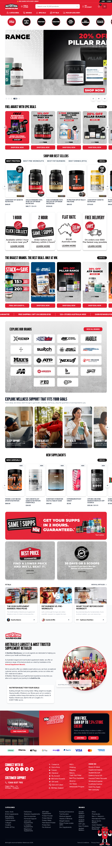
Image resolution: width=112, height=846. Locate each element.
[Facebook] (7, 769)
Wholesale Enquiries (95, 781)
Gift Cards (55, 782)
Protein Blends (47, 818)
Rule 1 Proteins (83, 826)
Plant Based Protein (48, 823)
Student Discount (94, 773)
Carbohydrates (10, 820)
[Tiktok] (32, 769)
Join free (80, 738)
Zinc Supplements (65, 827)
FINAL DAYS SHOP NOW (18, 305)
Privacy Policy (95, 842)
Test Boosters (64, 814)
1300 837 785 (15, 782)
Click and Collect (57, 785)
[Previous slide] (99, 98)
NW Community (94, 790)
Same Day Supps (94, 787)
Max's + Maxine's (98, 816)
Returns (72, 773)
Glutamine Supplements (32, 814)
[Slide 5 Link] (56, 62)
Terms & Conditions (83, 842)
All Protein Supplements (46, 812)
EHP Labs (82, 824)
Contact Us (55, 764)
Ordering (72, 767)
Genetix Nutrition (81, 812)
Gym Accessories (30, 816)
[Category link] (11, 22)
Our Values (73, 784)
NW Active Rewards (58, 779)
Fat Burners (28, 812)
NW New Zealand (57, 788)
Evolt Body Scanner (95, 784)
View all (102, 161)
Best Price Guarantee (76, 778)
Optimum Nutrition (82, 816)
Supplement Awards (95, 770)
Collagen (8, 823)
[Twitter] (22, 769)
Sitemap (104, 842)
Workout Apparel (65, 816)
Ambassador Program (76, 787)
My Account (56, 776)
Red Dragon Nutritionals (96, 828)
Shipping (72, 770)
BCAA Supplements (11, 814)
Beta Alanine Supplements (9, 817)
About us (72, 781)
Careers (54, 770)
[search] (77, 6)
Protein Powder (47, 816)
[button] (6, 98)
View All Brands (93, 329)
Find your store (19, 731)
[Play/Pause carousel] (93, 98)
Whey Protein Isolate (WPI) (66, 824)
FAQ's (71, 764)
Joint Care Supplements (28, 822)
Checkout (55, 773)
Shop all (102, 107)
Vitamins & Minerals (65, 819)
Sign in (93, 738)
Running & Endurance (66, 812)
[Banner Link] (56, 526)
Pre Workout (46, 827)
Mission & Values (94, 767)
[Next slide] (104, 98)
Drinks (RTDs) (10, 827)
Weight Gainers (64, 821)
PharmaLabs (96, 814)
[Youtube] (17, 769)
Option (9, 189)
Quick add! (14, 197)
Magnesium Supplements (28, 830)
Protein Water (46, 820)
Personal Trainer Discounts (98, 778)
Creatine (8, 825)
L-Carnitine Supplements (28, 826)
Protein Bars (46, 825)
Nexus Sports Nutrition (96, 822)
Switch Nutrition (97, 825)
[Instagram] (12, 769)
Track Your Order (75, 775)
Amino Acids (9, 812)
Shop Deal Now (17, 147)
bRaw (94, 812)
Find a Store (56, 767)
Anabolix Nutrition (82, 820)
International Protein (98, 819)
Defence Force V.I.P (95, 775)
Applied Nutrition (81, 829)
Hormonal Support (30, 819)
